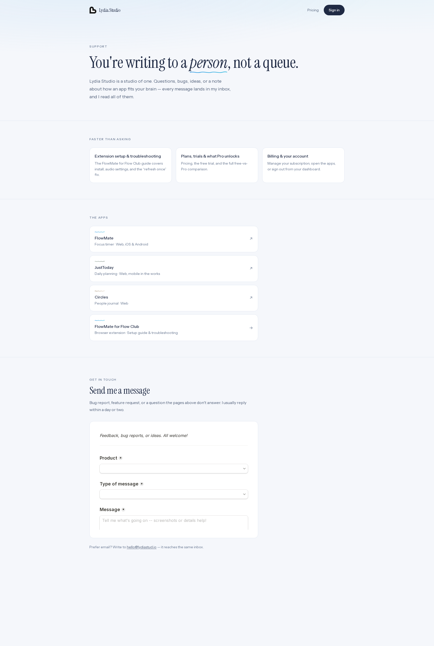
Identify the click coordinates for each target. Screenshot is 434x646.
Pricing (313, 10)
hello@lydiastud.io (141, 547)
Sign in (334, 10)
